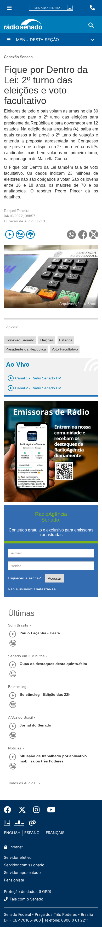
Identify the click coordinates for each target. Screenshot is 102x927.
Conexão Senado (19, 340)
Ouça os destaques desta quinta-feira (53, 664)
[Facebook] (9, 809)
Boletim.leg (17, 687)
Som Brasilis (18, 625)
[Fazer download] (30, 234)
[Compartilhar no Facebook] (82, 234)
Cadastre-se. (45, 589)
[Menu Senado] (9, 8)
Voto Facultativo (65, 349)
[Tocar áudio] (9, 234)
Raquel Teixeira (17, 211)
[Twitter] (22, 809)
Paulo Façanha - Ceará (40, 633)
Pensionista (14, 880)
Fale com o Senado (26, 899)
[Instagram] (36, 809)
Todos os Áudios (22, 783)
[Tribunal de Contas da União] (31, 822)
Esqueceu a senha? (24, 578)
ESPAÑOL (33, 832)
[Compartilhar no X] (93, 234)
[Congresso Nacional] (19, 822)
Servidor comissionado (24, 865)
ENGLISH (12, 832)
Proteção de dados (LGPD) (27, 891)
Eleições (47, 340)
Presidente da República (25, 349)
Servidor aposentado (22, 872)
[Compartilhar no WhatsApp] (71, 234)
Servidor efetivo (18, 857)
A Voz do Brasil (20, 717)
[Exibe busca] (91, 25)
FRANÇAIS (55, 832)
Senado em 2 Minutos (26, 656)
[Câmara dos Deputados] (8, 822)
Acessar (54, 578)
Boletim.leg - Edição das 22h (45, 694)
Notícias (14, 748)
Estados (65, 340)
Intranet (15, 847)
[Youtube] (49, 809)
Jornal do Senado (35, 725)
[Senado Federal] (51, 8)
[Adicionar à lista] (20, 234)
